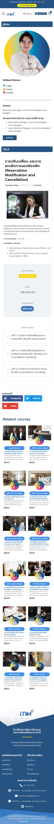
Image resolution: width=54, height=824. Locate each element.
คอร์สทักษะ (6, 764)
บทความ (30, 769)
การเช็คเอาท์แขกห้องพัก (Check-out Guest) (13, 543)
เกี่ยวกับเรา (31, 760)
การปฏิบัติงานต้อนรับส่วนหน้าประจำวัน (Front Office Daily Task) (39, 544)
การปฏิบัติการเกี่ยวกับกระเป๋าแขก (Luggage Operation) (38, 679)
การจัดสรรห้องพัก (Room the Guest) (14, 497)
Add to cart (27, 308)
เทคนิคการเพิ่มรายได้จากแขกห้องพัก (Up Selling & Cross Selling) (39, 589)
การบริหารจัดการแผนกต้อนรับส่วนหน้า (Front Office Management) (13, 453)
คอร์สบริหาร (6, 760)
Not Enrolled (27, 276)
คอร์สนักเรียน (7, 769)
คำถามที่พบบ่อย (33, 773)
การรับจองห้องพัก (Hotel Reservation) (14, 633)
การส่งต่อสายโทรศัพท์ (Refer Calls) (38, 633)
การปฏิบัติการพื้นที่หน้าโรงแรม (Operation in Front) (13, 679)
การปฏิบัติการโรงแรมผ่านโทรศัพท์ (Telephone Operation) (14, 589)
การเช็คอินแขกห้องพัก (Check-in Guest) (38, 452)
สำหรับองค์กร (7, 773)
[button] (27, 5)
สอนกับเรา (31, 764)
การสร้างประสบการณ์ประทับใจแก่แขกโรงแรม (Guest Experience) (38, 498)
